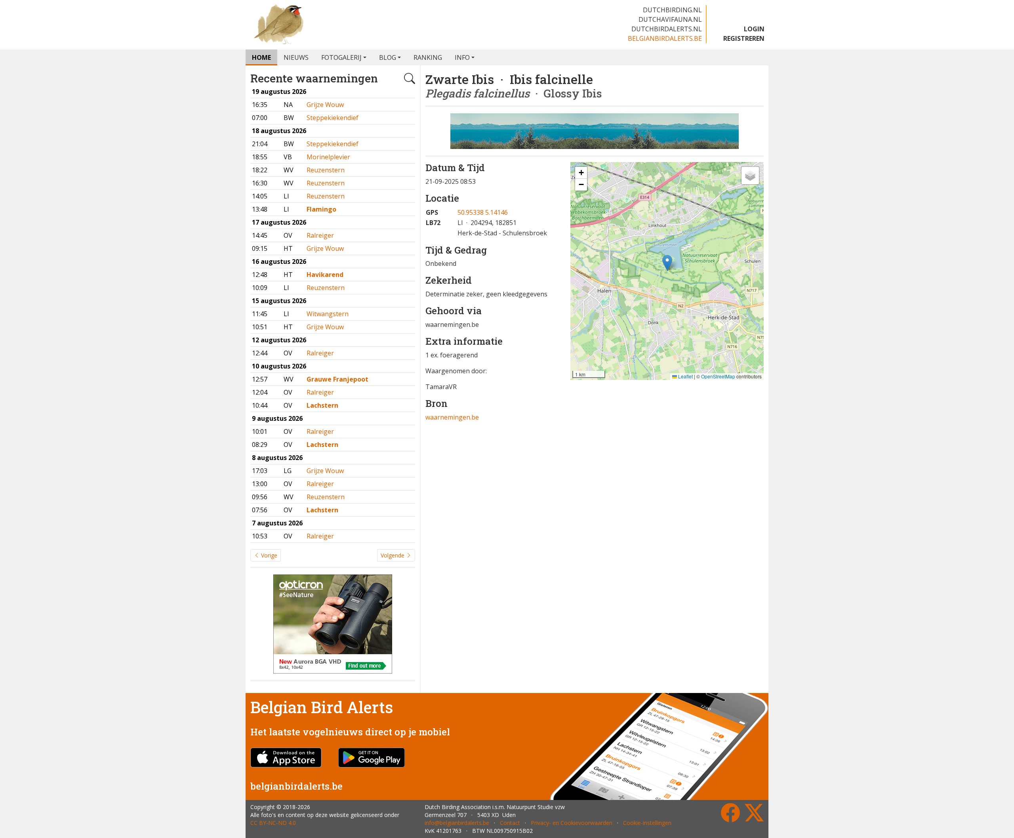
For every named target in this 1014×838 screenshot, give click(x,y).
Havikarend (325, 274)
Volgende (393, 555)
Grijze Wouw (325, 104)
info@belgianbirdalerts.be (457, 823)
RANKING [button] (428, 57)
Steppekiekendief (332, 117)
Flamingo (321, 209)
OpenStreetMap (718, 376)
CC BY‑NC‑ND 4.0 (273, 823)
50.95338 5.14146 (482, 212)
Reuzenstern (326, 170)
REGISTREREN (743, 38)
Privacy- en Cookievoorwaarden (571, 823)
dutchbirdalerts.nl (666, 29)
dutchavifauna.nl (670, 19)
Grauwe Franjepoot (337, 379)
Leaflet (685, 376)
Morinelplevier (328, 157)
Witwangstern (328, 313)
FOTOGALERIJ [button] (341, 57)
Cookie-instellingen (647, 823)
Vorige (268, 555)
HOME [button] (261, 57)
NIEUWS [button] (296, 57)
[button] (667, 263)
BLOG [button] (387, 57)
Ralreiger (320, 235)
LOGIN (754, 29)
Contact (510, 823)
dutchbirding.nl (672, 10)
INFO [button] (462, 57)
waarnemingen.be (452, 417)
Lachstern (322, 405)
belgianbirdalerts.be (665, 38)
